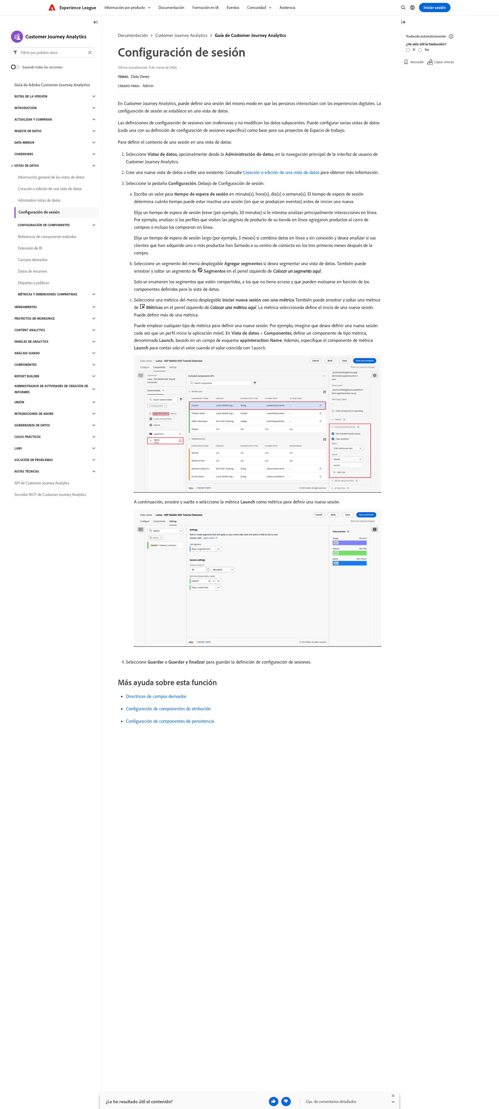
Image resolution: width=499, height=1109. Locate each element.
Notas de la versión (30, 96)
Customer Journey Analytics (181, 35)
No (427, 49)
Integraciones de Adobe (33, 414)
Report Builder (26, 376)
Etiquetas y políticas (33, 282)
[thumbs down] (286, 1101)
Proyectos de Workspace (34, 318)
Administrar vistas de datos (39, 200)
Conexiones (23, 154)
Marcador (417, 62)
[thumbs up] (273, 1101)
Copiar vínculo (444, 62)
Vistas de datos (26, 166)
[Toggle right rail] (403, 22)
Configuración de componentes (44, 225)
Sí (414, 49)
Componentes (25, 365)
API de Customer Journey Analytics (41, 483)
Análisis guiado (27, 353)
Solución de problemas (33, 460)
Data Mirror (24, 143)
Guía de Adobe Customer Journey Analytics (52, 84)
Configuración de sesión (39, 212)
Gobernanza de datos (32, 425)
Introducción (25, 108)
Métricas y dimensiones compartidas (47, 294)
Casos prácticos (27, 437)
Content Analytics (29, 330)
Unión (19, 402)
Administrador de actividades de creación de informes (51, 389)
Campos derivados (32, 259)
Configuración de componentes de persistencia (170, 721)
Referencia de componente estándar (47, 236)
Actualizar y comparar (33, 119)
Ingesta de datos (28, 131)
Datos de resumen (32, 271)
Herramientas (25, 307)
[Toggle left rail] (95, 22)
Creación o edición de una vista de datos (281, 172)
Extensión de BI (30, 248)
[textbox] (52, 52)
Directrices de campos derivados (156, 696)
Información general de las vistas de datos (51, 177)
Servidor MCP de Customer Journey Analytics (50, 494)
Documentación (133, 35)
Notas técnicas (26, 471)
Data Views (140, 76)
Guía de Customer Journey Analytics (250, 35)
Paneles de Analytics (31, 342)
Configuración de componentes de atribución (168, 708)
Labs (18, 448)
